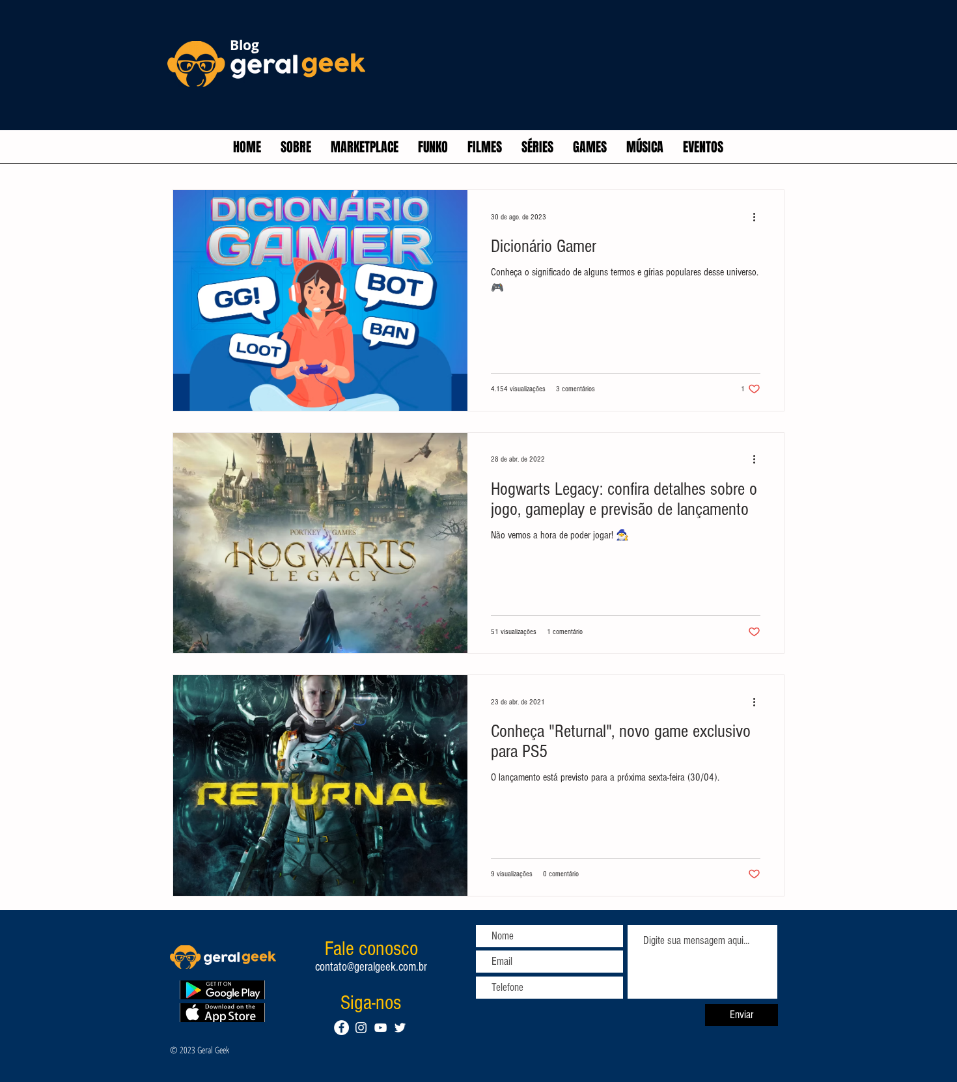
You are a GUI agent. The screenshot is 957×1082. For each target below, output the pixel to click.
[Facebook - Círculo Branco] (341, 1027)
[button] (364, 147)
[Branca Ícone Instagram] (361, 1027)
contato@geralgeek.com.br (371, 967)
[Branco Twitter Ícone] (400, 1027)
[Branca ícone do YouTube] (380, 1027)
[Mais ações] (758, 217)
